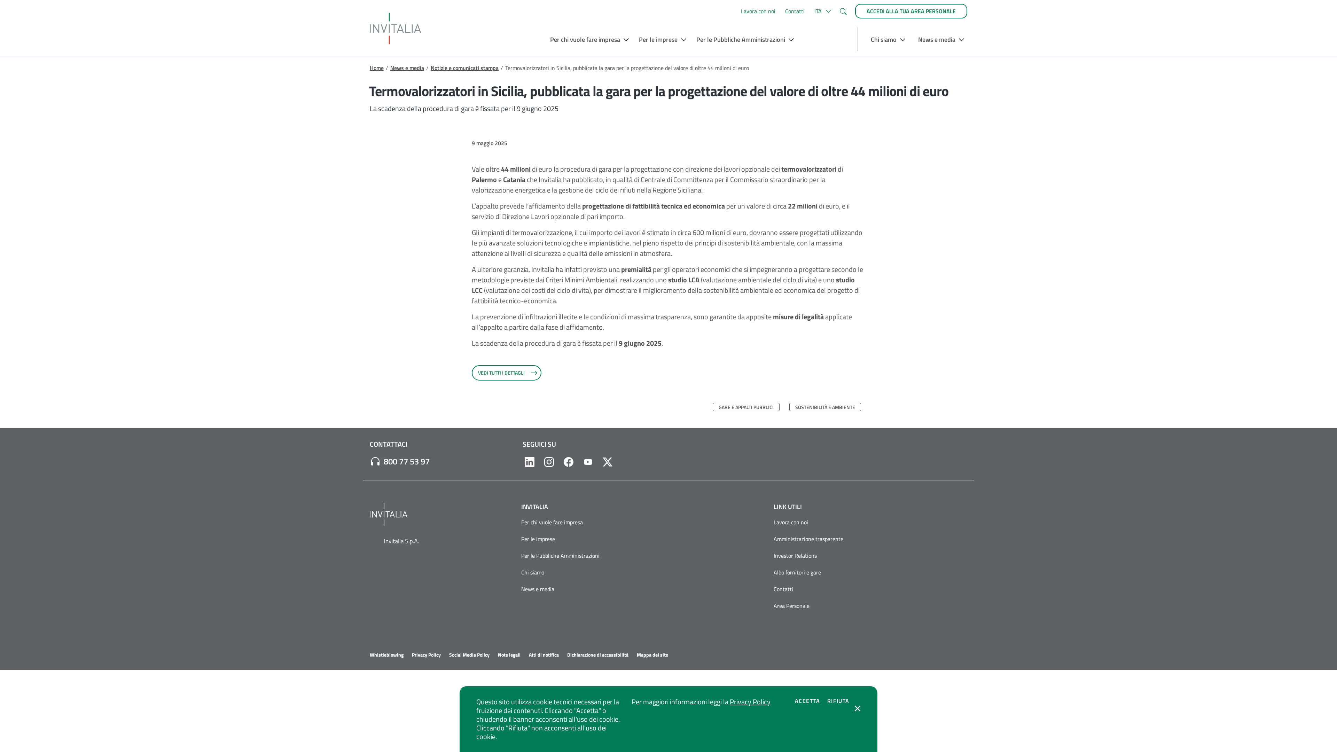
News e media (407, 68)
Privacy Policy (750, 701)
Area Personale (792, 606)
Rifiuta (838, 701)
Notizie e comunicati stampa (465, 68)
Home (377, 68)
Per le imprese (538, 539)
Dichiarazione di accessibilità (597, 655)
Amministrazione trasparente (808, 539)
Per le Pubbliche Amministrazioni (560, 555)
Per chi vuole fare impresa (552, 522)
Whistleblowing (387, 655)
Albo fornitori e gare (797, 572)
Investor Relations (795, 555)
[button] (822, 11)
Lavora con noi (758, 11)
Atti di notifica (544, 655)
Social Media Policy (469, 655)
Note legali (509, 655)
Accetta (807, 701)
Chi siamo (532, 572)
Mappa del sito (652, 655)
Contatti (795, 11)
